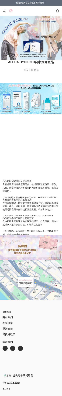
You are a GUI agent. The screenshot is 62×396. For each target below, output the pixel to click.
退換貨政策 (9, 334)
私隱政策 (8, 323)
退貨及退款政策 (13, 383)
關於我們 (8, 317)
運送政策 (8, 328)
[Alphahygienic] (10, 10)
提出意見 (6, 389)
